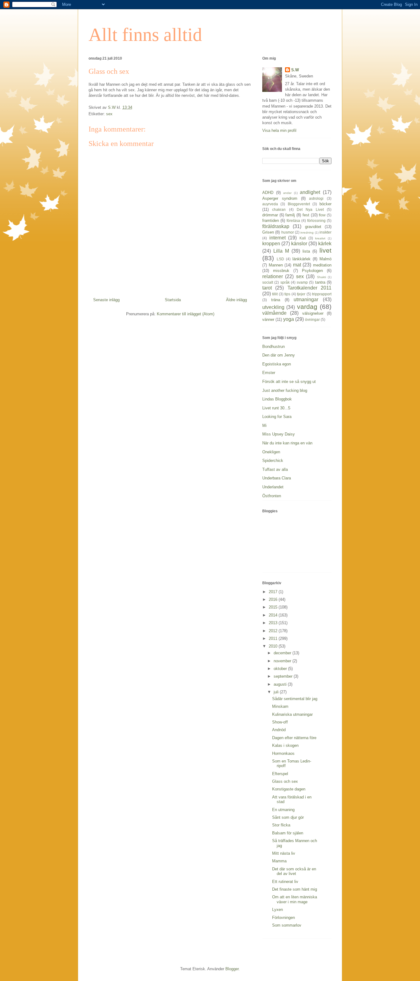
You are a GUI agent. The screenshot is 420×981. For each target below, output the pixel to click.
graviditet (313, 226)
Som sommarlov (286, 925)
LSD (280, 259)
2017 (274, 591)
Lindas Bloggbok (277, 399)
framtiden (270, 220)
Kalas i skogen (285, 745)
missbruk (281, 270)
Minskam (280, 706)
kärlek (324, 243)
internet (277, 237)
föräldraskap (275, 226)
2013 (274, 623)
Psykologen (312, 270)
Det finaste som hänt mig (294, 889)
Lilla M (281, 251)
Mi (264, 425)
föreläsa (293, 221)
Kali (302, 238)
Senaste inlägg (106, 299)
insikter (325, 232)
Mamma (279, 861)
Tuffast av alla (275, 469)
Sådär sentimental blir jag (294, 698)
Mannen (276, 265)
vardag (307, 306)
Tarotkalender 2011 (309, 287)
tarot (267, 287)
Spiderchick (272, 460)
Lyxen (277, 909)
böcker (325, 204)
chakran (279, 209)
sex (109, 114)
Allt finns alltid (145, 35)
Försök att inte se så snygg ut (289, 381)
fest (306, 215)
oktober (281, 668)
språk (285, 282)
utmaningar (306, 299)
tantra (320, 282)
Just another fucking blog (284, 390)
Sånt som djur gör (288, 817)
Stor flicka (281, 825)
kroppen (271, 243)
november (283, 661)
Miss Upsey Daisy (278, 434)
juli (277, 692)
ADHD (267, 192)
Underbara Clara (276, 478)
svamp (302, 282)
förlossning (316, 221)
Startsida (173, 299)
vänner (268, 319)
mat (297, 264)
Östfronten (271, 496)
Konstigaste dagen (288, 789)
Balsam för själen (287, 833)
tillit (275, 294)
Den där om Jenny (278, 355)
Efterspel (280, 773)
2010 (274, 646)
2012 (274, 630)
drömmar (270, 215)
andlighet (310, 192)
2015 (274, 607)
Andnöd (279, 729)
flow (322, 215)
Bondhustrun (273, 346)
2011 (274, 638)
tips (287, 294)
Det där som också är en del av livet (294, 871)
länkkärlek (301, 259)
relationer (272, 276)
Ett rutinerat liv (285, 881)
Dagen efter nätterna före (294, 737)
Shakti (321, 277)
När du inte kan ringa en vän (287, 443)
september (284, 676)
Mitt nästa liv (283, 853)
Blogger (232, 969)
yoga (288, 319)
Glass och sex (285, 781)
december (283, 653)
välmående (274, 313)
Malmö (325, 259)
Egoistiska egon (276, 364)
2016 (274, 599)
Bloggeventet (299, 204)
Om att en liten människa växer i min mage (294, 899)
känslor (299, 243)
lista (306, 251)
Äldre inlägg (236, 299)
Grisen (268, 232)
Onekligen (271, 452)
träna (275, 299)
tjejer (301, 294)
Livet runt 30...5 (276, 408)
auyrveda (270, 204)
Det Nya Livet (310, 209)
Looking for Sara (276, 416)
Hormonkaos (283, 753)
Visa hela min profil (279, 130)
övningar (312, 319)
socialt (267, 282)
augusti (281, 684)
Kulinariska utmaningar (292, 714)
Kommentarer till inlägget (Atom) (185, 314)
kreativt (320, 238)
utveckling (273, 307)
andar (287, 193)
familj (290, 215)
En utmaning (283, 809)
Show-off (280, 722)
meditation (322, 265)
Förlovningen (283, 917)
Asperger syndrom (279, 198)
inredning (307, 232)
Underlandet (272, 487)
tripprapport (321, 294)
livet (325, 250)
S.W (295, 70)
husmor (287, 232)
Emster (268, 372)
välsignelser (312, 313)
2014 (274, 615)
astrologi (316, 198)
